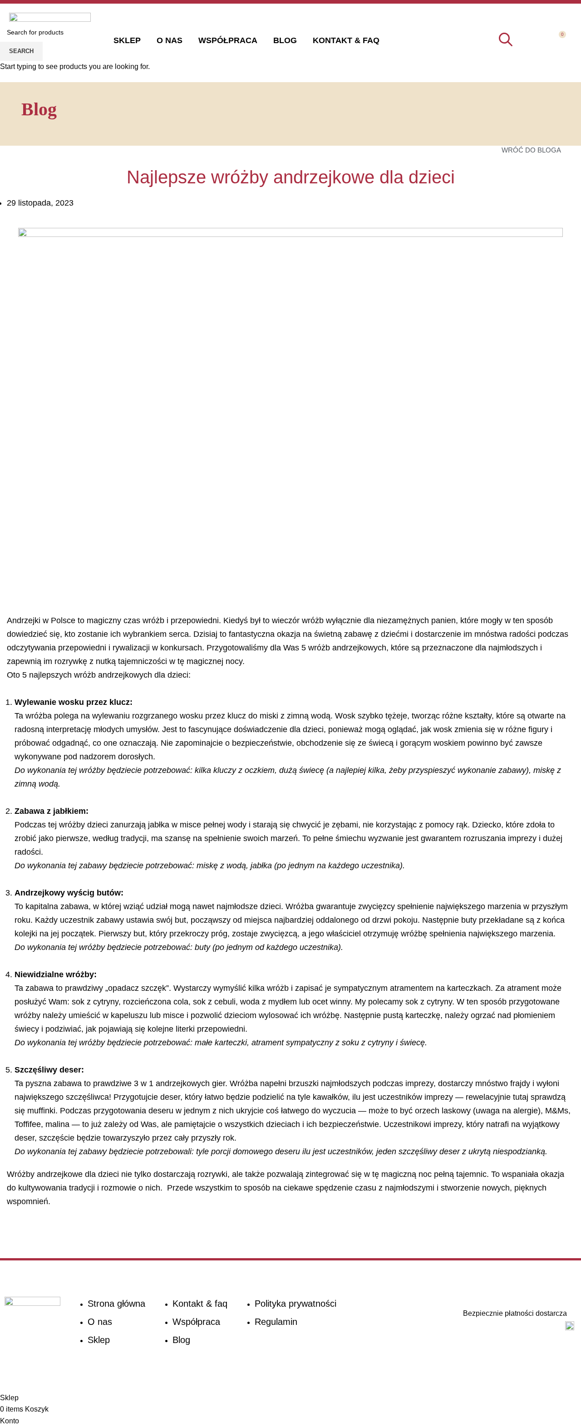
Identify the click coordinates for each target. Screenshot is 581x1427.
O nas (169, 40)
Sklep (127, 40)
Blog (285, 40)
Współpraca (227, 40)
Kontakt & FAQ (346, 40)
